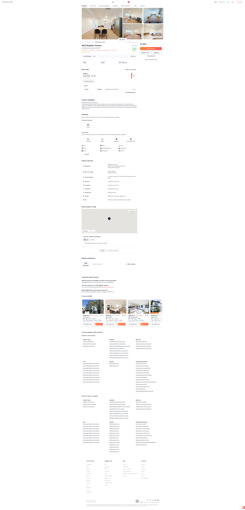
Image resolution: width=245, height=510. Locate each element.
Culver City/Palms (108, 482)
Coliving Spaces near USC (141, 384)
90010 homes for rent (114, 433)
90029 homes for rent (114, 447)
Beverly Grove (108, 480)
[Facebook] (147, 500)
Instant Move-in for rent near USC (143, 368)
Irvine (87, 475)
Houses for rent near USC (88, 341)
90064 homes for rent (114, 451)
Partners (143, 468)
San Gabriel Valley (108, 475)
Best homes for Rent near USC (142, 379)
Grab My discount (151, 48)
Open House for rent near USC (142, 365)
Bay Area (88, 482)
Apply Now (156, 52)
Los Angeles (88, 42)
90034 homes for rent (114, 449)
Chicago (88, 480)
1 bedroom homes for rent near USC (143, 343)
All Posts (125, 475)
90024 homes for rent (114, 440)
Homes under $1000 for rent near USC (91, 368)
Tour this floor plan (88, 81)
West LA (106, 468)
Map (135, 6)
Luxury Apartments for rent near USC (144, 375)
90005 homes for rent (114, 426)
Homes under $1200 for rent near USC (91, 370)
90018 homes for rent (114, 365)
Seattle (88, 466)
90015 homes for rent (114, 435)
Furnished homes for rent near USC (116, 348)
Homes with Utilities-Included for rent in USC (118, 355)
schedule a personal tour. (108, 287)
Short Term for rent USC (141, 363)
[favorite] (133, 45)
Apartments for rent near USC (89, 343)
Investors (143, 475)
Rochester (88, 487)
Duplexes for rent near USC (89, 346)
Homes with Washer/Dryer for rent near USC (118, 353)
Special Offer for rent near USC (142, 370)
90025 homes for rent (114, 442)
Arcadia (88, 471)
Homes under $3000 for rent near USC (91, 381)
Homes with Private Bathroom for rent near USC (119, 346)
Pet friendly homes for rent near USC (117, 341)
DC (87, 485)
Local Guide (125, 466)
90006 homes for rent (114, 428)
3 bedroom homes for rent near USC (143, 348)
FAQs (142, 466)
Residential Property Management (130, 473)
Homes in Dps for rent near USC (142, 386)
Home (83, 42)
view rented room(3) (130, 92)
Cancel (102, 250)
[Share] (100, 315)
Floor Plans (93, 6)
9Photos (123, 39)
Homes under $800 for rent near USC (91, 363)
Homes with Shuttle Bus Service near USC (144, 391)
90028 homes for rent (114, 444)
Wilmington (88, 491)
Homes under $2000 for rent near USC (91, 377)
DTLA (106, 473)
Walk (93, 239)
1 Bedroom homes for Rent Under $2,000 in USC (146, 381)
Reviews (142, 6)
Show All (87, 154)
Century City (107, 478)
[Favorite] (102, 315)
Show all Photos (158, 37)
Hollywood (107, 471)
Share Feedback (144, 478)
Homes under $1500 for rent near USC (91, 375)
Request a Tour (145, 52)
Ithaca (87, 489)
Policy (142, 473)
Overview (84, 6)
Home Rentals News (127, 471)
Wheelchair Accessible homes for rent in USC (118, 357)
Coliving (124, 464)
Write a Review (131, 264)
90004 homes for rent (114, 424)
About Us (143, 464)
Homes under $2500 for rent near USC (91, 379)
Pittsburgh (88, 473)
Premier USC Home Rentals (141, 377)
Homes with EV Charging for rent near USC (118, 350)
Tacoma (88, 478)
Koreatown (107, 466)
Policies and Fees (125, 6)
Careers (143, 471)
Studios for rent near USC (141, 341)
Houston (88, 468)
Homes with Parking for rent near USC (117, 343)
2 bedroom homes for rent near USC (143, 346)
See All (106, 485)
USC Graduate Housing (141, 388)
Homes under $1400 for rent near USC (91, 372)
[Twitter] (150, 500)
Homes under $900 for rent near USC (91, 365)
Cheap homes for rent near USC (142, 372)
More (113, 292)
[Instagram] (155, 500)
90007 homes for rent (114, 363)
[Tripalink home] (8, 2)
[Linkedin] (153, 500)
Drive (87, 239)
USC (93, 42)
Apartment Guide (126, 468)
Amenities (115, 6)
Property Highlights (104, 6)
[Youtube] (158, 500)
